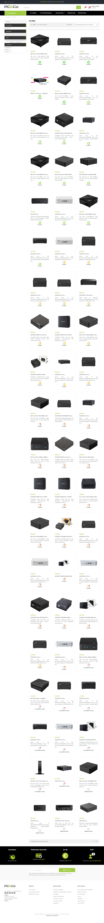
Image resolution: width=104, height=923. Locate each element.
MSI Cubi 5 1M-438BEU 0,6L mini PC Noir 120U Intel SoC (40, 174)
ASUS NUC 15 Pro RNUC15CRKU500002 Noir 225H (63, 54)
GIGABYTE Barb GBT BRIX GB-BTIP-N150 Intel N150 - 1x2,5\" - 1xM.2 (63, 133)
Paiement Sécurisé (58, 896)
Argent (9, 47)
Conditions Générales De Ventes (62, 892)
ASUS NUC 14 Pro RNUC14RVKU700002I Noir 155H (39, 740)
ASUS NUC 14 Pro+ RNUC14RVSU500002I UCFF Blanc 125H (62, 740)
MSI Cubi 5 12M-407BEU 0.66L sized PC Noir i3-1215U (39, 54)
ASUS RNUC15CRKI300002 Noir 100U (63, 416)
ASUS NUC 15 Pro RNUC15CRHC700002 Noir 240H (88, 254)
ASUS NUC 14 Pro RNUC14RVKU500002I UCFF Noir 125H (40, 254)
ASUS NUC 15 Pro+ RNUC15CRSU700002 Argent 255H (38, 576)
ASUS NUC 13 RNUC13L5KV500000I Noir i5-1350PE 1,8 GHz (39, 214)
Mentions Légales (58, 889)
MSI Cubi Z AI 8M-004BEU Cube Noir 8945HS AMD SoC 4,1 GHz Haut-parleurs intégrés (88, 335)
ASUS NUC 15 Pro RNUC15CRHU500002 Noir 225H (88, 374)
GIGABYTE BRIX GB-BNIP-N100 (63, 576)
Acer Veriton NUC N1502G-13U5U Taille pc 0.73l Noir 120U (88, 497)
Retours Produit (82, 892)
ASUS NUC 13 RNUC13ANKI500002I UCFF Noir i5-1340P (88, 821)
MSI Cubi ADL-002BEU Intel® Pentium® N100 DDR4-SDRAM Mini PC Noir (63, 93)
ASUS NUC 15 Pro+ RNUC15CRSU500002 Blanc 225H (64, 214)
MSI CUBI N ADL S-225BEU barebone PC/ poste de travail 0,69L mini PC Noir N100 (39, 698)
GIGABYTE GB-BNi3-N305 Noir (87, 739)
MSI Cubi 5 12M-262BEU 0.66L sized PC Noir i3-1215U (87, 214)
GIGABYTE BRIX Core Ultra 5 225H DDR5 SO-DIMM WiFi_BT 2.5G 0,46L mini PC (39, 335)
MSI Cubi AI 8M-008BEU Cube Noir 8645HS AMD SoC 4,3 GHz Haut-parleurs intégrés (39, 536)
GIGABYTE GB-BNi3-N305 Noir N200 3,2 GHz (87, 617)
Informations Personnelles (85, 889)
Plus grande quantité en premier (86, 25)
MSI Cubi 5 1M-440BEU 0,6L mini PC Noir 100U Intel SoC (40, 133)
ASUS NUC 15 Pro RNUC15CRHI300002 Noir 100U (39, 657)
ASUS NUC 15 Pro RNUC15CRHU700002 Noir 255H (63, 698)
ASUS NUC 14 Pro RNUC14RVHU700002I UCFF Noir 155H (88, 416)
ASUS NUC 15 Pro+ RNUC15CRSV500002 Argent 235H (62, 254)
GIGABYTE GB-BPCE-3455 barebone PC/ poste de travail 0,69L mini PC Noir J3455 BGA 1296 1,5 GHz (39, 374)
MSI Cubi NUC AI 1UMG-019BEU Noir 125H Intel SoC (63, 174)
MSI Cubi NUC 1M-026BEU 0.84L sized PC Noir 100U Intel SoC (88, 781)
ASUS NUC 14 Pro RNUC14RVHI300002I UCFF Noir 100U (88, 698)
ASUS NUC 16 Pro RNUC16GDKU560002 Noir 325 (87, 54)
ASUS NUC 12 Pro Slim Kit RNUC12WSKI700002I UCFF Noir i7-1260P (64, 821)
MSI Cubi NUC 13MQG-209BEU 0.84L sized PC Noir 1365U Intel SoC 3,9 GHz (88, 657)
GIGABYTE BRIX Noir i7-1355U (63, 496)
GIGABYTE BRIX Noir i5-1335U (63, 334)
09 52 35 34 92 (9, 893)
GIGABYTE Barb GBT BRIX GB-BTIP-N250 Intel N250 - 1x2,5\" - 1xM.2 (39, 617)
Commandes (81, 894)
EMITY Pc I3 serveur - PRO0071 (39, 93)
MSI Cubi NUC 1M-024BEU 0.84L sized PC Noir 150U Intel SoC (39, 416)
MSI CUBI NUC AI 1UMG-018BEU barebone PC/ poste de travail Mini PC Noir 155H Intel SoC (88, 174)
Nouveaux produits (34, 892)
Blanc (8, 49)
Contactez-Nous (57, 901)
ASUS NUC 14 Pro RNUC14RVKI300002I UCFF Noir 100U (63, 374)
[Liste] (34, 25)
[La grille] (31, 25)
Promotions (32, 889)
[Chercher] (78, 7)
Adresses (80, 898)
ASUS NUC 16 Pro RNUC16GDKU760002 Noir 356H (88, 93)
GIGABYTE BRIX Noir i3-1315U (39, 496)
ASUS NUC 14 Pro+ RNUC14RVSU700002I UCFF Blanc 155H (62, 657)
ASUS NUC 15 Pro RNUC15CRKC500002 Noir (62, 295)
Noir (8, 51)
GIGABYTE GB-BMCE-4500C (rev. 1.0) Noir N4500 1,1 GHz (63, 617)
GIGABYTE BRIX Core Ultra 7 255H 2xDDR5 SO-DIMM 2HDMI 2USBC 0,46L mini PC (63, 457)
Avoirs (79, 896)
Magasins (56, 903)
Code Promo (81, 901)
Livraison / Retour (58, 898)
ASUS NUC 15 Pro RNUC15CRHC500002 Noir (38, 295)
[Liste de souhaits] (84, 8)
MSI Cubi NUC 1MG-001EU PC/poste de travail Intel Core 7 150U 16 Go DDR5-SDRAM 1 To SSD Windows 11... (88, 457)
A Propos (55, 894)
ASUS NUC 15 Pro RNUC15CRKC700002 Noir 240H (88, 536)
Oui (8, 28)
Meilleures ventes (34, 894)
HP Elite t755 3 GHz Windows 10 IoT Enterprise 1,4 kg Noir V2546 (40, 781)
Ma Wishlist (81, 903)
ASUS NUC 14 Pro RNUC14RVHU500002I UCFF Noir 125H (88, 133)
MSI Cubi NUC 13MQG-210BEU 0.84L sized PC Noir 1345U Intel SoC (39, 457)
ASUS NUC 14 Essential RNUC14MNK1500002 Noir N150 (88, 295)
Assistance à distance (52, 915)
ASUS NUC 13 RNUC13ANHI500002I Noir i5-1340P (38, 821)
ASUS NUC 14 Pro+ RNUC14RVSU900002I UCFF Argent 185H (87, 576)
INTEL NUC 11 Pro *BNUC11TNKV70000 (60, 781)
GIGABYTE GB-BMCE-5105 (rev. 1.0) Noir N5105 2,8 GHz (64, 536)
